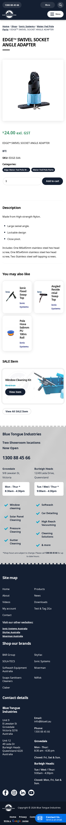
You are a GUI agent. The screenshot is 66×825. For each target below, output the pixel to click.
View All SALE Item (17, 411)
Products (39, 589)
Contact (7, 615)
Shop (14, 26)
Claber (6, 687)
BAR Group (8, 654)
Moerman (40, 667)
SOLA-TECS (8, 661)
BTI (4, 151)
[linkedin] (23, 793)
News (37, 595)
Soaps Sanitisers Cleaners (11, 679)
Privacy (23, 816)
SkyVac (38, 654)
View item (15, 392)
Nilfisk (37, 677)
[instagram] (14, 793)
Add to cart (52, 181)
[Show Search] (60, 5)
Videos (6, 602)
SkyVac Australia (11, 632)
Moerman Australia (12, 636)
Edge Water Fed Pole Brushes (17, 169)
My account (9, 608)
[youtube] (31, 793)
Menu (53, 14)
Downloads (40, 602)
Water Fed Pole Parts (43, 169)
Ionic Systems (27, 26)
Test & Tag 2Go (43, 608)
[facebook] (5, 793)
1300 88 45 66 (10, 5)
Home (5, 26)
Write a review (16, 821)
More (47, 5)
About (6, 595)
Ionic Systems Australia (14, 628)
